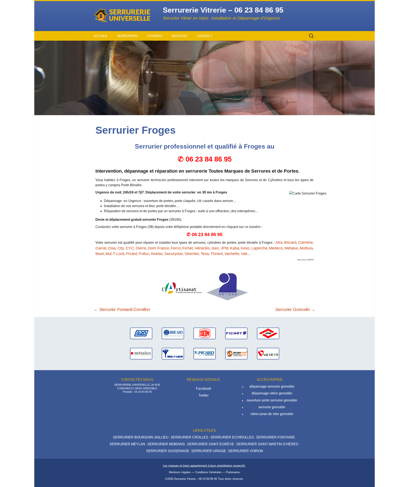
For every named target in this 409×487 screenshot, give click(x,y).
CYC (130, 248)
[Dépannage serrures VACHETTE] (268, 353)
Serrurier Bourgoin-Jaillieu (140, 437)
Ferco (176, 248)
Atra (278, 242)
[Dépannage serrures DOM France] (204, 333)
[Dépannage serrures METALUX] (141, 353)
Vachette (231, 254)
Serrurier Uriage (208, 451)
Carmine (305, 242)
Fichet (187, 248)
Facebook (203, 388)
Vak (244, 254)
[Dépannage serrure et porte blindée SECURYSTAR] (236, 353)
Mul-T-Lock (114, 254)
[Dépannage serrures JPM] (268, 333)
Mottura (306, 248)
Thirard (216, 254)
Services (179, 36)
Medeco (276, 248)
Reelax (157, 254)
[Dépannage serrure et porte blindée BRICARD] (172, 333)
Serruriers (127, 36)
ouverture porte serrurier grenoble (272, 400)
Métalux (291, 248)
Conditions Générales (208, 472)
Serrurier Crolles (189, 437)
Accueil (101, 36)
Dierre (141, 248)
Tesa (205, 254)
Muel (99, 254)
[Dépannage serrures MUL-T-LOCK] (172, 353)
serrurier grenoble (271, 407)
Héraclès (202, 248)
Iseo (215, 248)
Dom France (158, 248)
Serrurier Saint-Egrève (210, 444)
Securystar (173, 254)
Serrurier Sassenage (167, 451)
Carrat (100, 248)
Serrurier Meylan (127, 444)
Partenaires (233, 472)
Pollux (144, 254)
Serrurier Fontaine (275, 437)
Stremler (191, 254)
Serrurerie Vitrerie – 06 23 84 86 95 (195, 478)
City (120, 248)
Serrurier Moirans (166, 444)
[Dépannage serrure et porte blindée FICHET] (236, 333)
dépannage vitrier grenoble (272, 393)
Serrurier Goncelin (295, 309)
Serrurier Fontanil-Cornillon (122, 309)
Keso (245, 248)
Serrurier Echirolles (232, 437)
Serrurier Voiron (245, 451)
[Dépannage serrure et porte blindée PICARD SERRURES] (204, 353)
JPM (224, 248)
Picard (131, 254)
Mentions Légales (180, 472)
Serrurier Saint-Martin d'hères (267, 444)
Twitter (204, 395)
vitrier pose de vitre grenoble (272, 414)
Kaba (234, 248)
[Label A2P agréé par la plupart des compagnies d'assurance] (141, 333)
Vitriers (154, 36)
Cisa (111, 248)
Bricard (290, 242)
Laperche (259, 248)
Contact (204, 36)
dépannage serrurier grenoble (271, 386)
